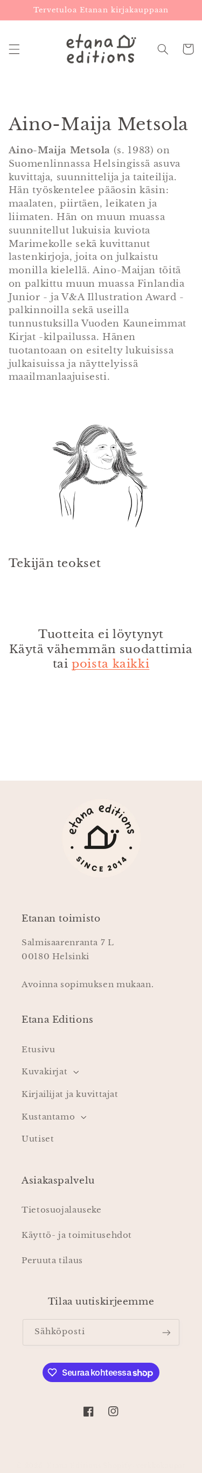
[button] (14, 49)
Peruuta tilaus (52, 1260)
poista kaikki (110, 664)
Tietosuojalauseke (62, 1210)
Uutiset (38, 1139)
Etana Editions (75, 1466)
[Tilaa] (166, 1332)
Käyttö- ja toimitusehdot (77, 1235)
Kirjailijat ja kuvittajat (70, 1094)
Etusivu (38, 1049)
